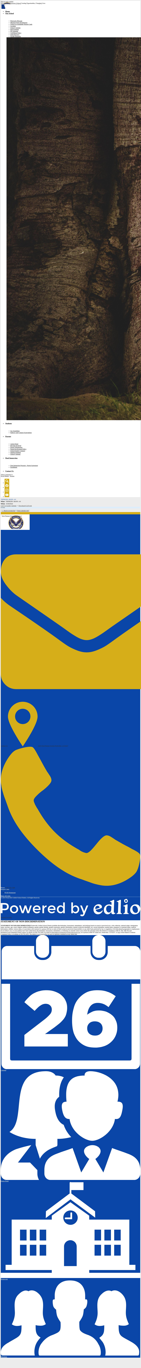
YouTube (7, 495)
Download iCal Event (25, 506)
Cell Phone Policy (15, 33)
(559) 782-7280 (10, 887)
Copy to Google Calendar (8, 506)
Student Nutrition (15, 452)
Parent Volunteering (16, 447)
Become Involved (15, 445)
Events (3, 507)
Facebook (7, 485)
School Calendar (15, 28)
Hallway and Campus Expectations (21, 432)
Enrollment (13, 467)
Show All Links (5, 896)
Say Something (15, 431)
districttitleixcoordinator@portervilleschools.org (65, 932)
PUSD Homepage (10, 892)
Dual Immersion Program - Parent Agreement (24, 465)
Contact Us (4, 746)
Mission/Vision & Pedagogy (18, 22)
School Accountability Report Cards (21, 24)
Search (7, 481)
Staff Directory (14, 35)
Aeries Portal (14, 444)
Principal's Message (16, 21)
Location (13, 26)
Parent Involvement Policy (18, 449)
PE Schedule (14, 31)
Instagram (7, 490)
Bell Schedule (14, 29)
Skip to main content (7, 1)
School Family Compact (17, 451)
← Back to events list (8, 511)
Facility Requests (15, 36)
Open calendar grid (23, 511)
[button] (10, 13)
